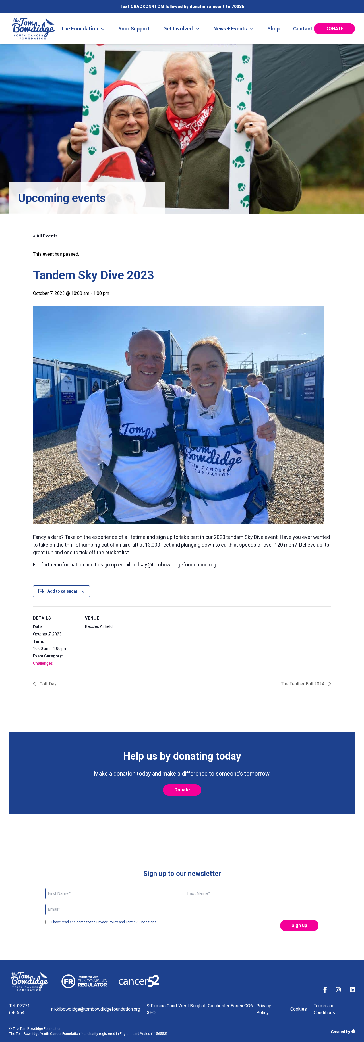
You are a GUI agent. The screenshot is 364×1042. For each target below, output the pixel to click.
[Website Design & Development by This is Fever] (343, 1031)
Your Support (134, 29)
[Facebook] (325, 990)
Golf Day (47, 684)
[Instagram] (338, 990)
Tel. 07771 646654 (19, 1009)
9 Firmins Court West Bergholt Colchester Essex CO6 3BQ (200, 1009)
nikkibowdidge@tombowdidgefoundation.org (95, 1009)
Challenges (43, 663)
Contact (302, 29)
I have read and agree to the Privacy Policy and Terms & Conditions (103, 922)
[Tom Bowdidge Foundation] (34, 28)
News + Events (230, 29)
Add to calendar (62, 591)
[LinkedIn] (352, 990)
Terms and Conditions (324, 1009)
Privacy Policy (263, 1009)
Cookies (298, 1009)
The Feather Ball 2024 (303, 684)
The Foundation (79, 29)
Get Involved (178, 29)
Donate (334, 28)
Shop (273, 29)
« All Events (45, 236)
